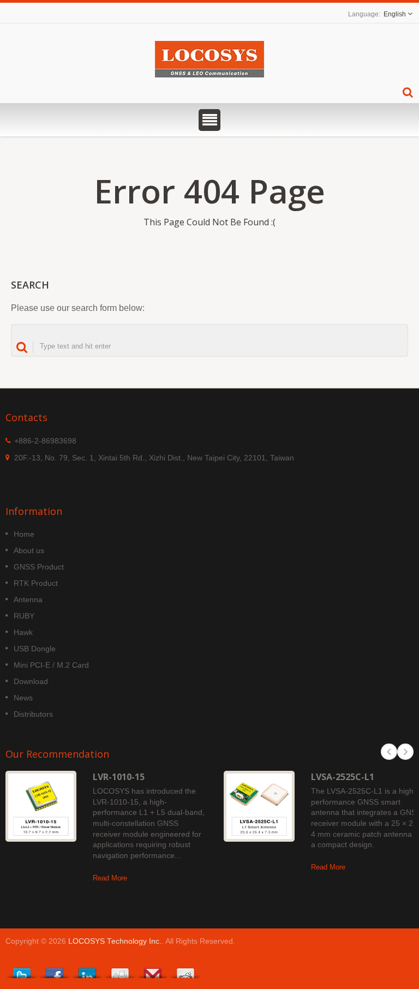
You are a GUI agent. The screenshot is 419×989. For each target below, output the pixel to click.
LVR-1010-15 (119, 777)
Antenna (28, 599)
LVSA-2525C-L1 (342, 777)
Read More (110, 878)
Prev (389, 752)
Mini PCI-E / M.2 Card (51, 665)
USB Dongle (35, 648)
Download (31, 681)
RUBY (24, 616)
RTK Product (36, 583)
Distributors (33, 714)
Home (24, 534)
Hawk (23, 632)
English (395, 14)
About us (29, 550)
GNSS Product (39, 566)
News (23, 697)
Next (405, 752)
